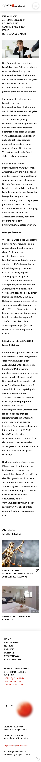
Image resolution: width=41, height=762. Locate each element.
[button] (36, 6)
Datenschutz (22, 745)
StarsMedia (20, 751)
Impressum (9, 745)
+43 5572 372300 (13, 684)
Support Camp (23, 754)
